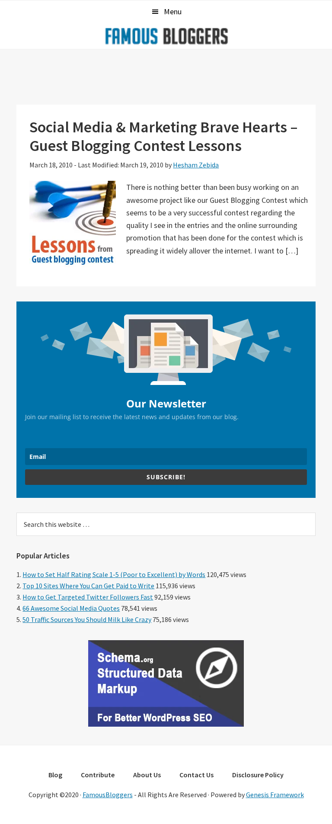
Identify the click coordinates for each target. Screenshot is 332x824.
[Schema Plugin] (166, 724)
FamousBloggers (108, 794)
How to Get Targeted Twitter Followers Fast (87, 597)
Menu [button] (173, 11)
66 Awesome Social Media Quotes (71, 608)
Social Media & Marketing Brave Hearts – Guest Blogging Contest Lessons (163, 136)
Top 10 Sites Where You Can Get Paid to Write (88, 585)
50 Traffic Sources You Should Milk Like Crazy (86, 619)
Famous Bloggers (166, 36)
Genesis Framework (275, 794)
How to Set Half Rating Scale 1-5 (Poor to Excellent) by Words (113, 574)
